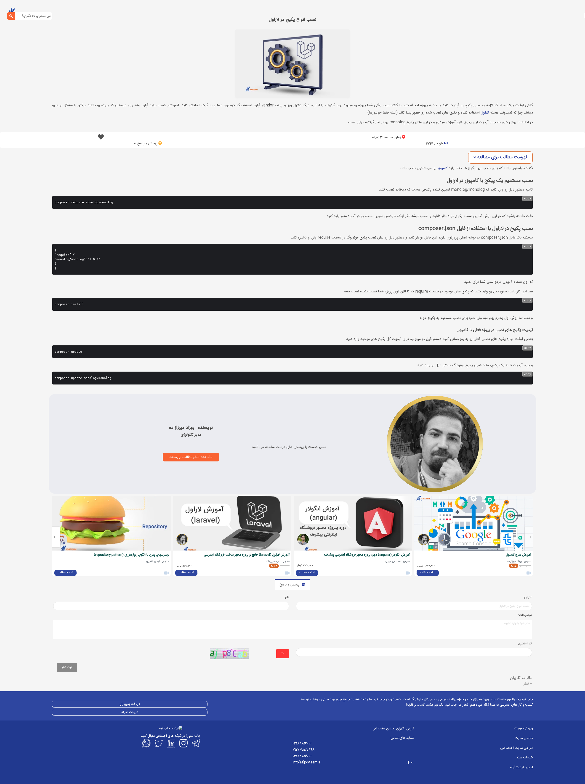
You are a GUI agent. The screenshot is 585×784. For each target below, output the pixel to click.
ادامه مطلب (427, 572)
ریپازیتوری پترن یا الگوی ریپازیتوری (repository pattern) (131, 555)
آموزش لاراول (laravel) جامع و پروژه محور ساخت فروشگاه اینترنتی (247, 555)
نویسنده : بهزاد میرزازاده (191, 428)
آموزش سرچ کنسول (518, 555)
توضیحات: (525, 615)
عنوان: (527, 597)
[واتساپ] (146, 743)
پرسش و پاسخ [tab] (289, 585)
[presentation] (530, 537)
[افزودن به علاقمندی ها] (101, 138)
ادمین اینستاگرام (521, 767)
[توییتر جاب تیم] (158, 743)
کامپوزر (442, 168)
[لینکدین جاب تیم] (171, 743)
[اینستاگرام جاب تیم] (183, 743)
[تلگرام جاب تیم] (195, 743)
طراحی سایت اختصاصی (516, 748)
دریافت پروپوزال (130, 704)
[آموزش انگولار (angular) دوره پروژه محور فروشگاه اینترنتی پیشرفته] (353, 523)
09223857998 (303, 750)
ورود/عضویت (523, 728)
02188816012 (301, 743)
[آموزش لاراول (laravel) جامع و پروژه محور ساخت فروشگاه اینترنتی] (232, 523)
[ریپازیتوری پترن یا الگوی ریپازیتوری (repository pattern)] (111, 523)
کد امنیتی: (525, 643)
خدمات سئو (525, 757)
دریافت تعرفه (129, 712)
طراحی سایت (524, 738)
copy (527, 198)
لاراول (485, 113)
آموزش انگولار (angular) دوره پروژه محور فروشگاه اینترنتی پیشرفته (367, 555)
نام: (286, 597)
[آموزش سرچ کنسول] (473, 523)
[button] (500, 157)
